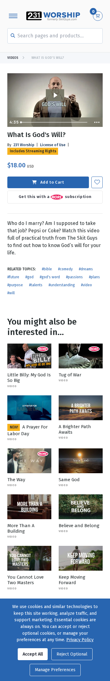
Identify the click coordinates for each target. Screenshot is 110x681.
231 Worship (23, 145)
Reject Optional (72, 654)
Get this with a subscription (55, 196)
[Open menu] (13, 16)
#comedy (65, 269)
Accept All (33, 654)
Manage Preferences (55, 669)
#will (11, 293)
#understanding (62, 285)
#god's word (50, 277)
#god (29, 277)
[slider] (54, 122)
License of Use (52, 145)
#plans (94, 277)
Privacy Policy (80, 639)
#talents (35, 285)
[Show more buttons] (97, 122)
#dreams (86, 269)
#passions (74, 277)
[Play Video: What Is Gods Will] (55, 95)
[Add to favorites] (97, 182)
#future (13, 277)
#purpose (15, 285)
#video (86, 285)
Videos (13, 58)
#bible (47, 269)
